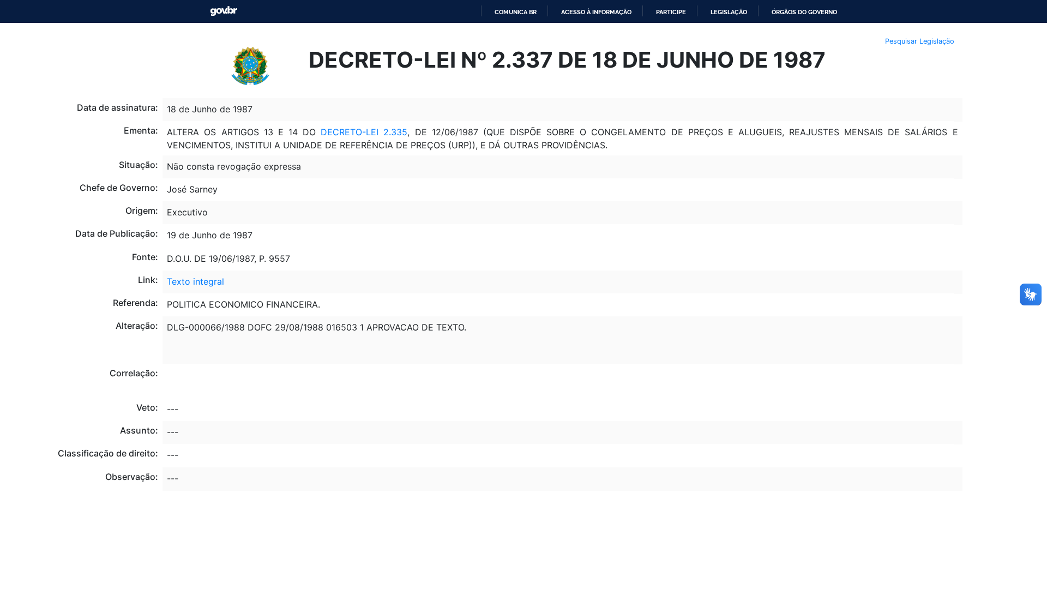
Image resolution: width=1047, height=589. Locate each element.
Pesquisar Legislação (919, 41)
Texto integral (195, 281)
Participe (671, 12)
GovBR (223, 11)
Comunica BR (516, 12)
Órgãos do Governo (804, 12)
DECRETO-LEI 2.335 (364, 132)
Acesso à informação (596, 12)
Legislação (729, 12)
